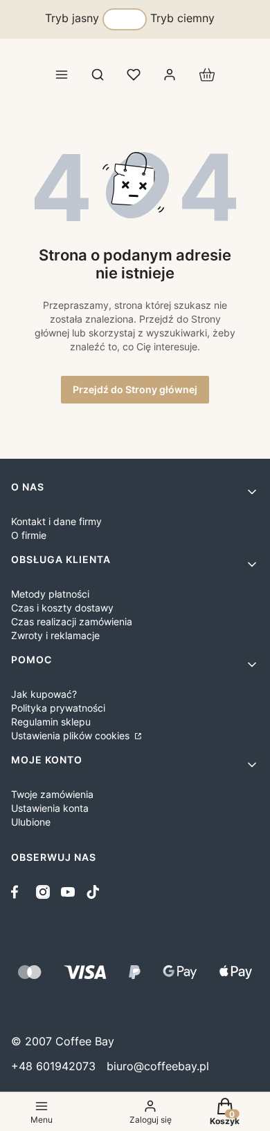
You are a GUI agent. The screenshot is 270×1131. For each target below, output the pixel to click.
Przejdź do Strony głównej (135, 389)
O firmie (28, 535)
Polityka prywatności (58, 708)
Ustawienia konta (50, 808)
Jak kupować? (44, 694)
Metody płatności (50, 594)
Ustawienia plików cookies (71, 735)
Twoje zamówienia (52, 794)
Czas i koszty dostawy (62, 608)
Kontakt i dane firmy (56, 521)
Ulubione (31, 822)
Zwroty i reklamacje (55, 635)
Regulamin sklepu (51, 722)
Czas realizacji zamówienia (71, 621)
